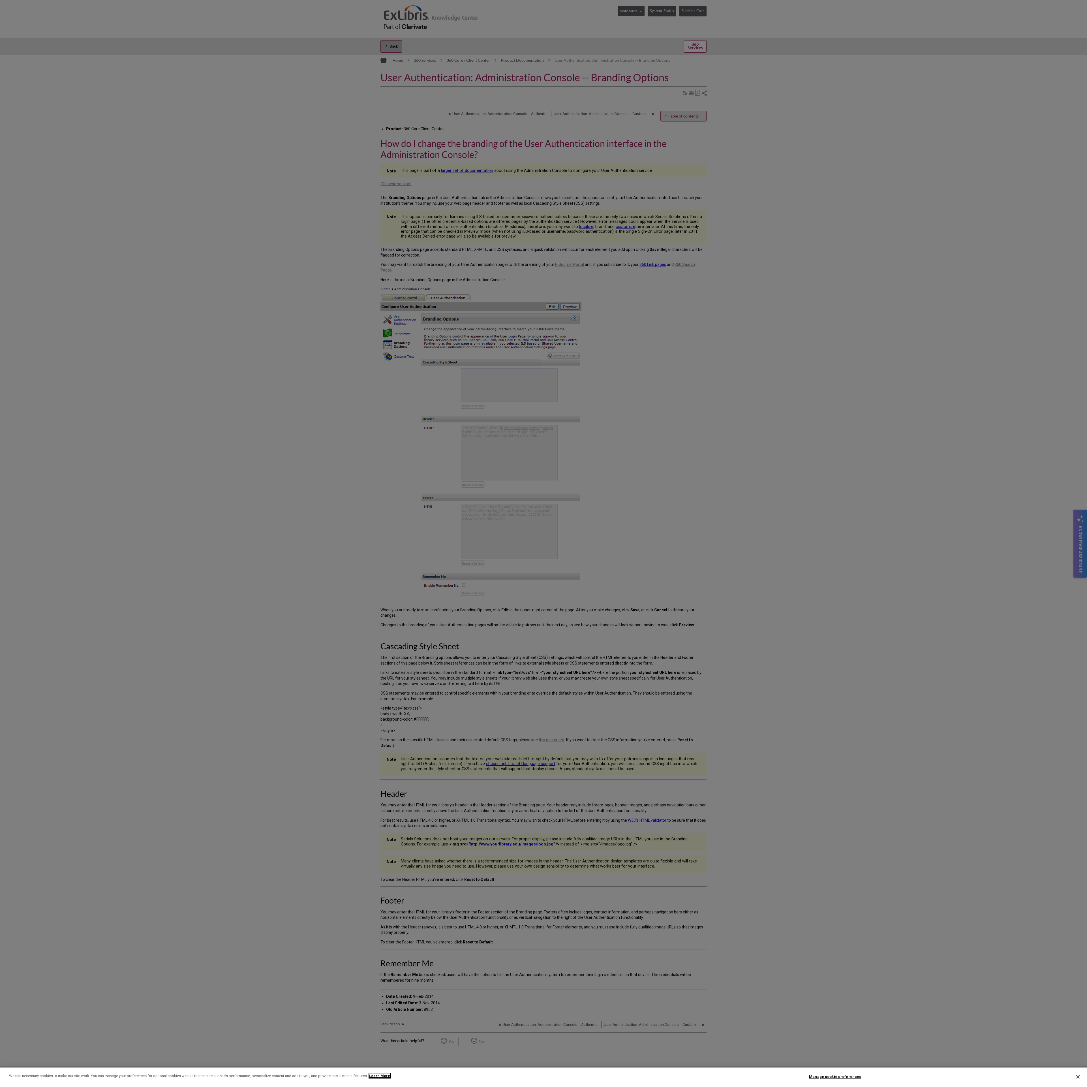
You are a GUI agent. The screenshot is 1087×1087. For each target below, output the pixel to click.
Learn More (379, 1076)
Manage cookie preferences (835, 1077)
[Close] (1078, 1077)
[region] (543, 1077)
